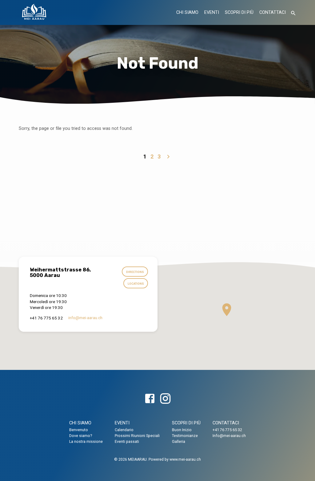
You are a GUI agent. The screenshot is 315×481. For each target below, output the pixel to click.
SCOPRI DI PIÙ (239, 12)
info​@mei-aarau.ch (85, 317)
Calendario (124, 429)
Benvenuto (78, 429)
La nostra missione (86, 441)
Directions (135, 272)
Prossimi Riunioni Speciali (137, 435)
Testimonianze (185, 435)
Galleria (178, 441)
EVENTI (211, 12)
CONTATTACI (272, 12)
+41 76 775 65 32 (227, 429)
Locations (136, 283)
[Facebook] (150, 399)
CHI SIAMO (187, 12)
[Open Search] (293, 13)
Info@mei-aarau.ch (229, 435)
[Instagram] (165, 399)
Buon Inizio (182, 429)
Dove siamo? (80, 435)
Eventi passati (127, 441)
